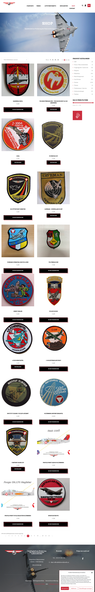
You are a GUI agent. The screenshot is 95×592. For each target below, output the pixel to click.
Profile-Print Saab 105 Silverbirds (53, 462)
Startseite (30, 6)
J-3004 (17, 156)
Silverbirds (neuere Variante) (53, 413)
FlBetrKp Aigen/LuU (18, 462)
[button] (92, 572)
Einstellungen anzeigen (85, 588)
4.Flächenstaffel (17, 360)
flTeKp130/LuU (53, 156)
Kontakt (72, 8)
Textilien (76, 94)
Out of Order (77, 79)
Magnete (76, 70)
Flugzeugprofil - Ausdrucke (81, 67)
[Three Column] (67, 60)
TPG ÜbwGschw (53, 262)
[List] (62, 60)
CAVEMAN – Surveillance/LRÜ (53, 209)
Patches (76, 82)
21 (45, 535)
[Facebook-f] (83, 559)
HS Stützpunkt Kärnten (17, 209)
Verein (38, 6)
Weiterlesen (53, 109)
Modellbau (77, 73)
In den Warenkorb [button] (17, 109)
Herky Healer (18, 311)
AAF (75, 61)
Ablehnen (73, 588)
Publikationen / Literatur (80, 88)
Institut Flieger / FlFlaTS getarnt (18, 413)
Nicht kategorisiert (79, 76)
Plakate (76, 85)
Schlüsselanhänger (79, 91)
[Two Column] (65, 60)
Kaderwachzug (18, 101)
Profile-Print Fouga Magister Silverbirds (18, 515)
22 (49, 535)
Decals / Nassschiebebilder (81, 64)
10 (37, 535)
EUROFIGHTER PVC (53, 515)
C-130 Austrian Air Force (53, 360)
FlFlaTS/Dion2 (53, 311)
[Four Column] (68, 60)
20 (42, 535)
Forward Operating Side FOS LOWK (17, 262)
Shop (73, 6)
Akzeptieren (65, 588)
